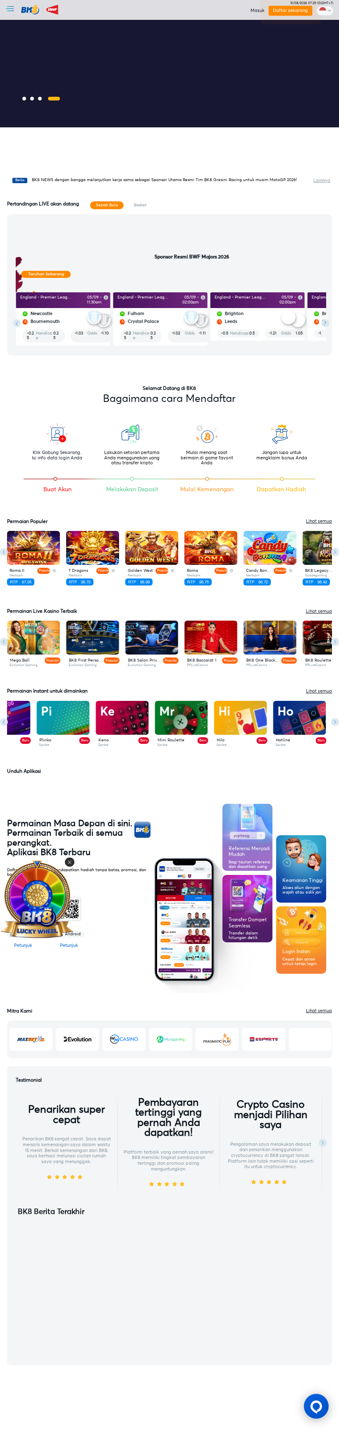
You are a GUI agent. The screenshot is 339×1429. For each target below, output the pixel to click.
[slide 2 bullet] (32, 98)
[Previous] (4, 552)
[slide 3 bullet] (40, 98)
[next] (325, 323)
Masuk (258, 10)
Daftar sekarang (290, 10)
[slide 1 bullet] (24, 98)
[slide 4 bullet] (54, 98)
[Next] (335, 552)
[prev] (17, 323)
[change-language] (325, 10)
